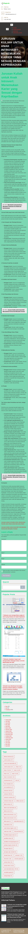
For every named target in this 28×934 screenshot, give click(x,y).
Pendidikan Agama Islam (10, 834)
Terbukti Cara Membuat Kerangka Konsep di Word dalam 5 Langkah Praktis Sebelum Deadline (12, 687)
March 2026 (8, 727)
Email (3, 558)
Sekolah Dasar (8, 855)
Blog (6, 706)
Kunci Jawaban (8, 783)
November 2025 (9, 734)
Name (3, 552)
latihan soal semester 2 (10, 817)
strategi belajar (8, 875)
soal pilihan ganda (8, 872)
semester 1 (18, 855)
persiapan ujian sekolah (10, 851)
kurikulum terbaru (8, 800)
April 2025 (7, 745)
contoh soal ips (8, 760)
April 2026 (7, 726)
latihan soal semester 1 (10, 814)
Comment (3, 539)
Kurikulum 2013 (8, 790)
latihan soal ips (8, 804)
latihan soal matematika (10, 807)
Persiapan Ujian (8, 848)
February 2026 (8, 729)
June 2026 (7, 723)
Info (6, 708)
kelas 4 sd (15, 773)
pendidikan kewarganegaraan (11, 841)
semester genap (18, 858)
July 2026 (7, 721)
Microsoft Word (18, 831)
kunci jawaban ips (8, 787)
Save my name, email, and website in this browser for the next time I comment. (14, 571)
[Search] (22, 587)
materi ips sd (7, 831)
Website (3, 564)
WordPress (21, 931)
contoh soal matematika (10, 763)
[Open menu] (7, 29)
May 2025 (7, 744)
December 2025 (9, 732)
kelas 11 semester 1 (9, 777)
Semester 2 (7, 858)
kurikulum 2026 (8, 794)
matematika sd (8, 824)
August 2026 (8, 719)
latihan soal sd (8, 811)
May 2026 (7, 724)
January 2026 (8, 731)
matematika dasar (18, 821)
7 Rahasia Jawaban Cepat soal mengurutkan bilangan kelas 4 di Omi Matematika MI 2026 (13, 660)
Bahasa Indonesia (8, 756)
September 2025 (9, 737)
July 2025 (7, 741)
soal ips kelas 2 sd (9, 865)
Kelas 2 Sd (7, 770)
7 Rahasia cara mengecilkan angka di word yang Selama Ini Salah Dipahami (14, 616)
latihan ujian (7, 821)
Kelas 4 (6, 773)
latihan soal (19, 800)
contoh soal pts (8, 766)
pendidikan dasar (8, 838)
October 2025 (8, 736)
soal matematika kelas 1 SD (11, 868)
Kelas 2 (18, 766)
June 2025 (7, 742)
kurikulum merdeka (9, 797)
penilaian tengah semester (10, 845)
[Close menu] (11, 25)
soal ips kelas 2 (8, 862)
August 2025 (8, 739)
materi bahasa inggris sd (10, 828)
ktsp (17, 780)
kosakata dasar (8, 780)
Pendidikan (7, 709)
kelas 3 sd (17, 770)
